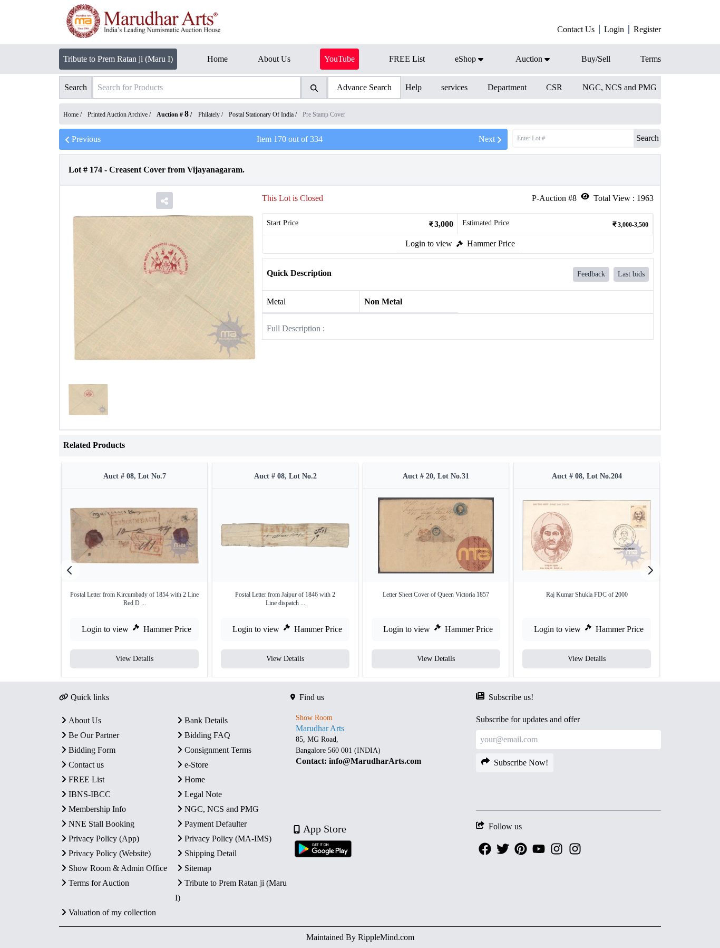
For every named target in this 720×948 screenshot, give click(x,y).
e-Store (196, 764)
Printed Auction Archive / (119, 114)
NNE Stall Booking (101, 823)
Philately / (211, 114)
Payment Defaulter (215, 823)
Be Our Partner (94, 735)
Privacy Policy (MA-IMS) (227, 838)
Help (413, 87)
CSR (554, 87)
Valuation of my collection (112, 912)
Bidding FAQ (207, 735)
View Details (134, 659)
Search (647, 137)
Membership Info (97, 809)
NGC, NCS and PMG (619, 87)
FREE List (86, 779)
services (454, 87)
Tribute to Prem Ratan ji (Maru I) (118, 58)
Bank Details (206, 720)
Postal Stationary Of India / (263, 114)
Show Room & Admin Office (118, 868)
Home (194, 779)
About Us (85, 720)
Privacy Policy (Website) (110, 853)
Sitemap (197, 868)
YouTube (339, 58)
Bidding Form (92, 749)
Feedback (591, 274)
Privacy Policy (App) (104, 838)
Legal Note (203, 794)
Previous (86, 139)
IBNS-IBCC (90, 794)
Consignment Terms (217, 749)
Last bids (631, 274)
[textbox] (382, 750)
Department (507, 87)
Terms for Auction (99, 882)
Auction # (173, 114)
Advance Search (364, 87)
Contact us (86, 764)
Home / (73, 114)
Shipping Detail (210, 853)
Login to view (428, 243)
